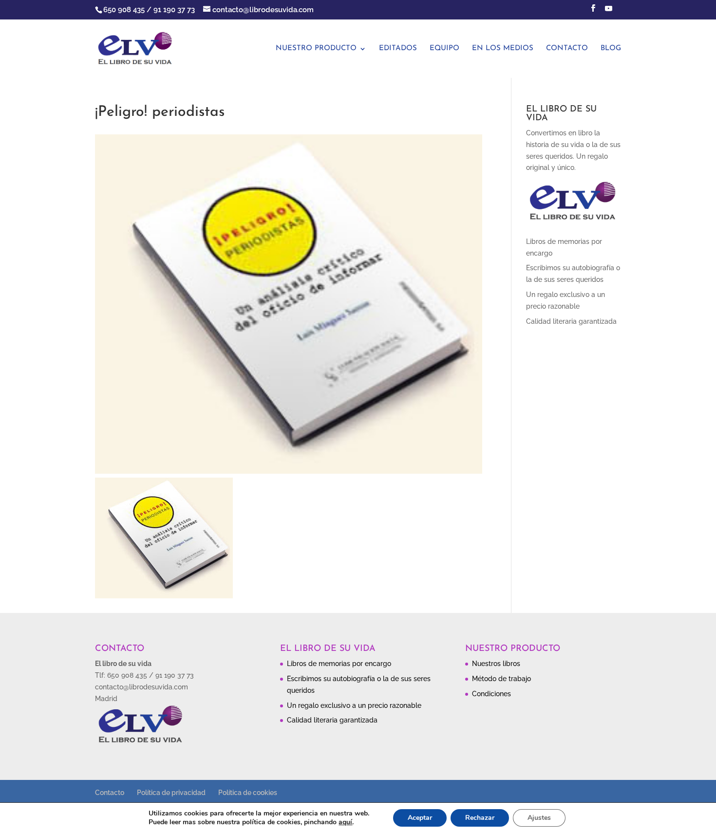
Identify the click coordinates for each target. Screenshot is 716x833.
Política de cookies (247, 792)
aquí (345, 822)
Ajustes (539, 817)
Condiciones (491, 694)
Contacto (567, 48)
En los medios (502, 48)
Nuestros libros (496, 663)
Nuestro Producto (316, 48)
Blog (611, 48)
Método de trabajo (501, 679)
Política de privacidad (171, 792)
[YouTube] (608, 11)
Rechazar (479, 817)
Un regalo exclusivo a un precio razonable (354, 705)
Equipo (444, 48)
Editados (398, 48)
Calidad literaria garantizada (571, 321)
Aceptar (420, 817)
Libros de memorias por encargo (339, 663)
